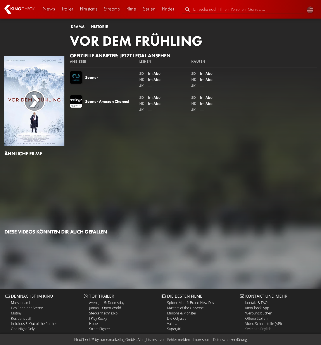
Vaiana (172, 323)
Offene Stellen (256, 318)
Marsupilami (20, 302)
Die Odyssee (176, 318)
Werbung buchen (258, 313)
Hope (93, 323)
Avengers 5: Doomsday (106, 302)
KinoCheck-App (257, 308)
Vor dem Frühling (136, 41)
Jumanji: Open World (105, 308)
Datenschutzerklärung (230, 339)
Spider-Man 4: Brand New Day (190, 302)
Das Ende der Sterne (27, 308)
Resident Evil (21, 318)
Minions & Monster (181, 313)
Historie (99, 26)
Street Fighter (99, 329)
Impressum (201, 339)
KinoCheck (82, 339)
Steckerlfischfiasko (103, 313)
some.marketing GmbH (118, 339)
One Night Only (23, 329)
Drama (78, 26)
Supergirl (174, 329)
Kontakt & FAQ (256, 302)
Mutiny (16, 313)
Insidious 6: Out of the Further (34, 323)
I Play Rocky (98, 318)
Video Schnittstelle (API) (263, 323)
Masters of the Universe (185, 308)
